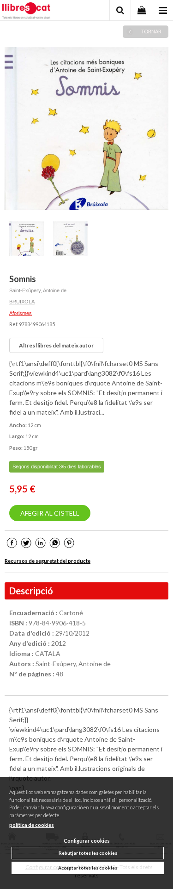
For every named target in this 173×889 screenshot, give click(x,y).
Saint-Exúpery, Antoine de (37, 290)
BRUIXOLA (22, 301)
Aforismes (20, 313)
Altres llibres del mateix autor (56, 345)
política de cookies (31, 825)
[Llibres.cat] (26, 11)
